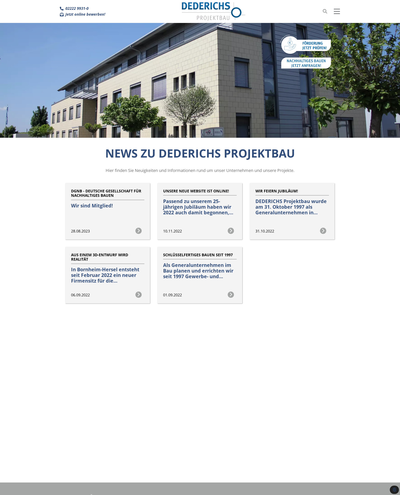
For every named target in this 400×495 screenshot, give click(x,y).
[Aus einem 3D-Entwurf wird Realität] (107, 250)
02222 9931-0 (77, 8)
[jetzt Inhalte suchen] (325, 11)
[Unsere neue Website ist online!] (200, 186)
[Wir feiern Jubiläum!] (292, 186)
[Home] (213, 11)
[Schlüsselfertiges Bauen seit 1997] (200, 250)
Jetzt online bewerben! (85, 14)
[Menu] (338, 11)
